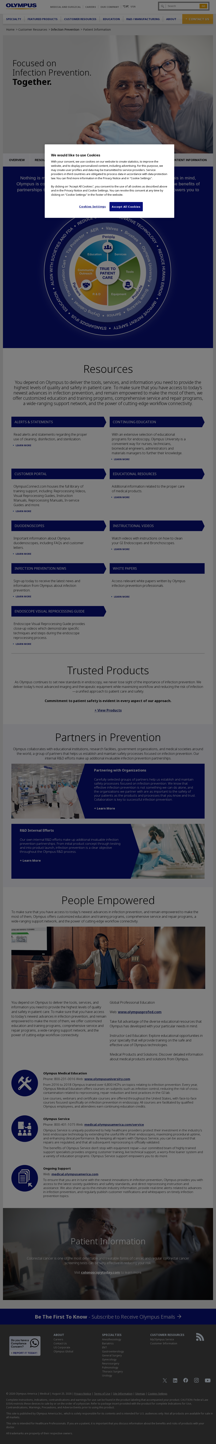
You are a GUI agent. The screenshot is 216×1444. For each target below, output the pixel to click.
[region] (109, 181)
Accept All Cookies (126, 207)
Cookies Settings (92, 206)
